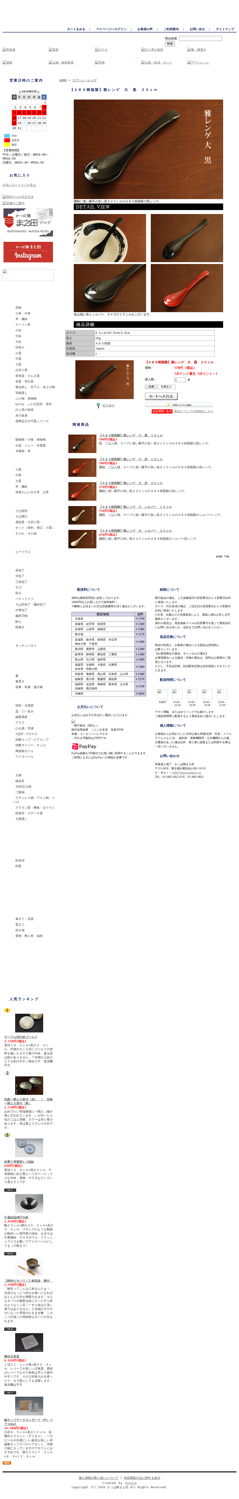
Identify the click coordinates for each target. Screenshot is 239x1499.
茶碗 (18, 307)
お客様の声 (145, 29)
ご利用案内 (171, 29)
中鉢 (18, 336)
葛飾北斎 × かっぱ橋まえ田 (32, 288)
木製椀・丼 (23, 451)
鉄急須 (20, 860)
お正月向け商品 (23, 981)
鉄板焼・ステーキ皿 (29, 813)
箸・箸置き (20, 668)
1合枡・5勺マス (26, 734)
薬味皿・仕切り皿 (27, 522)
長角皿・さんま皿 (27, 376)
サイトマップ (225, 29)
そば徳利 (21, 511)
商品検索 (171, 38)
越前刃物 (21, 615)
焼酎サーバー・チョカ (30, 745)
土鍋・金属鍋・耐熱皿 (28, 767)
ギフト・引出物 (23, 969)
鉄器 (16, 852)
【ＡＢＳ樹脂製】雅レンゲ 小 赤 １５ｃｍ (131, 459)
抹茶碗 (17, 841)
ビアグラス (23, 552)
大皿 (18, 364)
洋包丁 (20, 576)
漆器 (16, 432)
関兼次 (20, 627)
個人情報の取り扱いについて (98, 1478)
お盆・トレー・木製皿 (30, 445)
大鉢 (18, 341)
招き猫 (20, 930)
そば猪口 (21, 516)
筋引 (18, 593)
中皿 (18, 358)
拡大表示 (108, 405)
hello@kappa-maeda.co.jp (186, 772)
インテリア (20, 911)
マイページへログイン (111, 29)
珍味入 (20, 347)
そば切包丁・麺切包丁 (30, 604)
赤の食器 (21, 415)
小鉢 (18, 330)
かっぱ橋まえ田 (13, 2)
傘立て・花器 (24, 919)
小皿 (18, 353)
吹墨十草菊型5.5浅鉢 (19, 1162)
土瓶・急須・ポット (26, 876)
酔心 (18, 621)
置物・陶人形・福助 (29, 936)
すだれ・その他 (26, 533)
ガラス (17, 544)
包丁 (16, 562)
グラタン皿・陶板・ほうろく (35, 807)
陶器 (16, 300)
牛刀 (18, 587)
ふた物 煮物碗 (26, 398)
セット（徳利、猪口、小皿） (35, 527)
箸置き (20, 681)
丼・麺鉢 (21, 319)
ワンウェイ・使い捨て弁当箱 (33, 946)
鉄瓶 (18, 866)
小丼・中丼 (23, 313)
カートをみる (76, 29)
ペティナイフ (24, 599)
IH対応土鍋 (23, 786)
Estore (131, 1483)
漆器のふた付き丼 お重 (32, 492)
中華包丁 (21, 610)
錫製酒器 (21, 717)
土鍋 (18, 775)
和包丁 (20, 570)
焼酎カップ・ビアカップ (32, 739)
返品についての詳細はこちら (194, 411)
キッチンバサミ (26, 645)
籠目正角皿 (11, 1356)
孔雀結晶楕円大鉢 (16, 1217)
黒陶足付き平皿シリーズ (32, 421)
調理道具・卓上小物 (26, 830)
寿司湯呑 (19, 899)
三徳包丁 (21, 582)
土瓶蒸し (21, 819)
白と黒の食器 (24, 409)
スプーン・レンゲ (25, 656)
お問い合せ (197, 29)
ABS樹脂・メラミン (26, 462)
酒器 (16, 698)
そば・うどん (22, 503)
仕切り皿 (21, 370)
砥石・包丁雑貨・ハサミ (29, 638)
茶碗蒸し (21, 393)
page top (222, 556)
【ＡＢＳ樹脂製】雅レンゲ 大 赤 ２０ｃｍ (131, 483)
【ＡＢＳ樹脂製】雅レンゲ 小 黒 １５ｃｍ (131, 435)
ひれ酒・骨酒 (24, 728)
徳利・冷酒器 (24, 705)
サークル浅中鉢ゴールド (21, 1037)
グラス (20, 722)
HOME (63, 80)
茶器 (16, 888)
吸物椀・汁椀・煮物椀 (30, 439)
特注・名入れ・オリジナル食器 (33, 960)
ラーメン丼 (23, 324)
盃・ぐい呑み (24, 711)
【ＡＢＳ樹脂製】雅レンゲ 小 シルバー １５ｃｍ (135, 507)
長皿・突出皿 (24, 381)
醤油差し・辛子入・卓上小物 (35, 387)
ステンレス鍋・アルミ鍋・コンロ (34, 799)
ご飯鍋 (20, 792)
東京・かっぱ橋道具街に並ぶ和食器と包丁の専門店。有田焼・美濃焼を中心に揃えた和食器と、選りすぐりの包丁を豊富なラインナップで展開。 (145, 2)
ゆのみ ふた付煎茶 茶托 (33, 404)
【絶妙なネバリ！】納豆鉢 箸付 (28, 1280)
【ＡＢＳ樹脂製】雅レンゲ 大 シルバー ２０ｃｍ (135, 530)
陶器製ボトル (24, 751)
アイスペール (24, 756)
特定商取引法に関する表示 (142, 1478)
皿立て (20, 924)
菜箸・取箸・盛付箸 (29, 687)
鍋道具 (20, 781)
